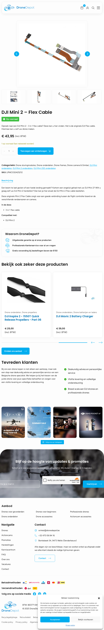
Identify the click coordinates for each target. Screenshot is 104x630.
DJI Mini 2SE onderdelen (45, 168)
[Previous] (16, 53)
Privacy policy (70, 625)
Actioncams (7, 535)
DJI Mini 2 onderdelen (23, 168)
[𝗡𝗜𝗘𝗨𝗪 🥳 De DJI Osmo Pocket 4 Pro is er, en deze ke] (90, 422)
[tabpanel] (26, 304)
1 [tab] (16, 342)
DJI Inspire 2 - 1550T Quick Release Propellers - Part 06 (23, 318)
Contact (5, 569)
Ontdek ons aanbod (13, 351)
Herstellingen (8, 545)
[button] (99, 598)
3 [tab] (73, 342)
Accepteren (55, 619)
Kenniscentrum (8, 550)
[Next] (87, 53)
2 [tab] (44, 342)
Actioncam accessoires (80, 516)
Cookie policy (7, 622)
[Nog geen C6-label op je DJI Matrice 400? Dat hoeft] (13, 422)
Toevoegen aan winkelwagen (33, 151)
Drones (5, 530)
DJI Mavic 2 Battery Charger (74, 316)
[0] (82, 7)
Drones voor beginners (46, 511)
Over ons (6, 559)
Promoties (6, 540)
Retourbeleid (25, 617)
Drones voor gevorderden (13, 511)
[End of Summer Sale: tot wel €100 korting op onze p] (39, 422)
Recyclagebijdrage (9, 617)
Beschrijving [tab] (7, 180)
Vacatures (6, 564)
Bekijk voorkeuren (85, 619)
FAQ (4, 554)
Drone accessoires (44, 516)
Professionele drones (79, 511)
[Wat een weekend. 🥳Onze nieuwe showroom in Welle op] (65, 422)
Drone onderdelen (10, 516)
